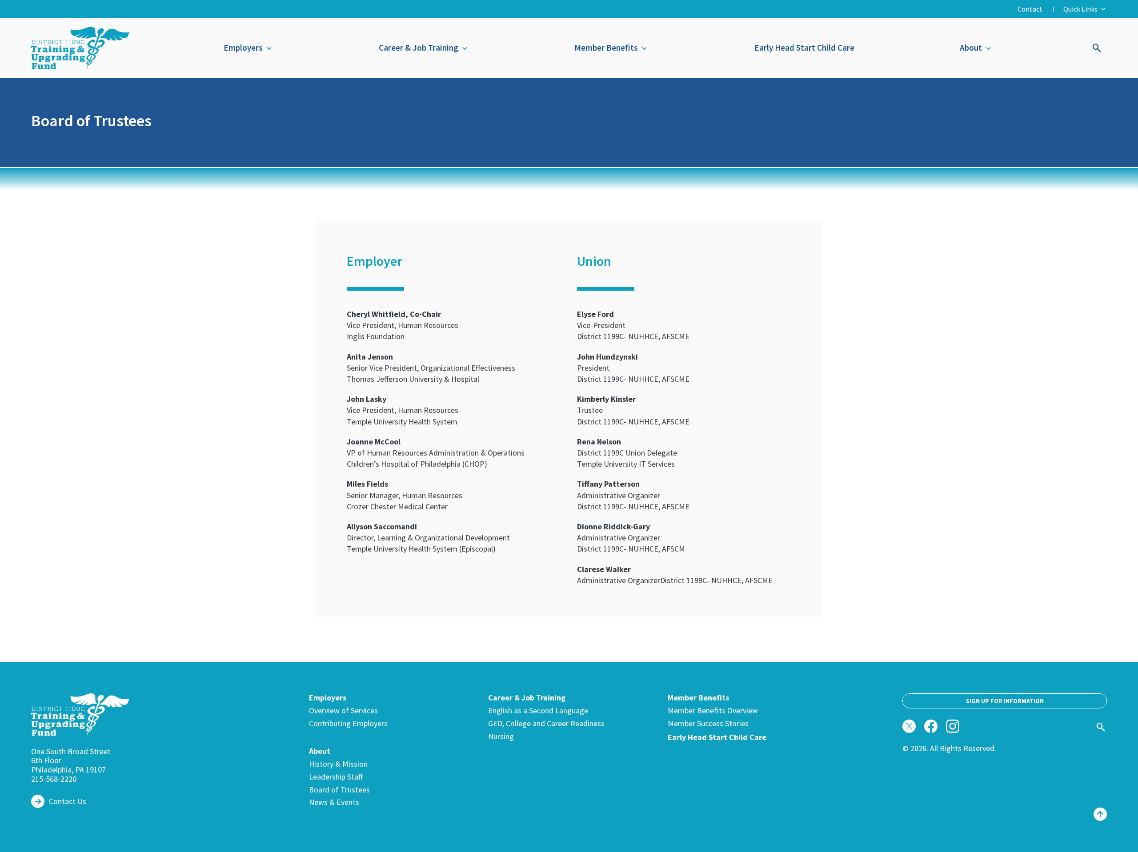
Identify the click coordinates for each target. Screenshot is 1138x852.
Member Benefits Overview (713, 711)
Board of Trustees (339, 790)
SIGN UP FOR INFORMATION (1005, 701)
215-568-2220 (53, 779)
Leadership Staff (336, 777)
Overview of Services (343, 711)
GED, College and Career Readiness (546, 723)
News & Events (334, 802)
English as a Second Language (538, 711)
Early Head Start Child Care (804, 47)
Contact (1030, 8)
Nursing (501, 736)
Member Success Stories (708, 723)
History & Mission (338, 764)
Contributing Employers (348, 723)
